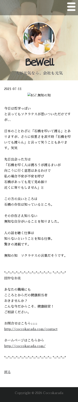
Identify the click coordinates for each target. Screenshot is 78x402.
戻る (7, 372)
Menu (71, 7)
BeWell (39, 62)
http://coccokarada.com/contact (30, 329)
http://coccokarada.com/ (25, 346)
